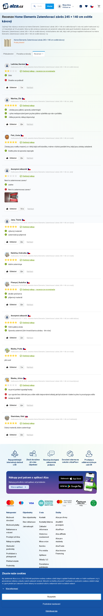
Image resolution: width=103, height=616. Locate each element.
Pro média (43, 551)
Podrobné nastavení (51, 604)
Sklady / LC (43, 560)
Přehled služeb (12, 561)
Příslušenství (8, 54)
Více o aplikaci (17, 487)
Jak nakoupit (28, 526)
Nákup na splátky (13, 542)
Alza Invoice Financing (61, 552)
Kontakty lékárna (46, 522)
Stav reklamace (29, 522)
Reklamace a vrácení (11, 531)
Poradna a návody (24, 54)
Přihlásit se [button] (66, 7)
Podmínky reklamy (10, 567)
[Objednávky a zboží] (80, 6)
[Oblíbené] (86, 6)
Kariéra (42, 546)
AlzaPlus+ (60, 529)
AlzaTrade (60, 546)
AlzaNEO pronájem (60, 523)
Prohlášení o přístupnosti (11, 555)
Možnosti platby (12, 525)
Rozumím (51, 597)
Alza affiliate (61, 534)
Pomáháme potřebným (44, 565)
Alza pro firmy (61, 517)
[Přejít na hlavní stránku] (13, 6)
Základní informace (43, 527)
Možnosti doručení (10, 518)
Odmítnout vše (51, 611)
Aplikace (42, 555)
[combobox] (38, 6)
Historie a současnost (44, 535)
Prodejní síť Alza (13, 537)
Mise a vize (43, 542)
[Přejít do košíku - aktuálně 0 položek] (98, 6)
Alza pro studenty (59, 540)
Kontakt (42, 517)
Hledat (49, 6)
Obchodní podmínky (10, 547)
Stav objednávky (29, 517)
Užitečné (13, 88)
